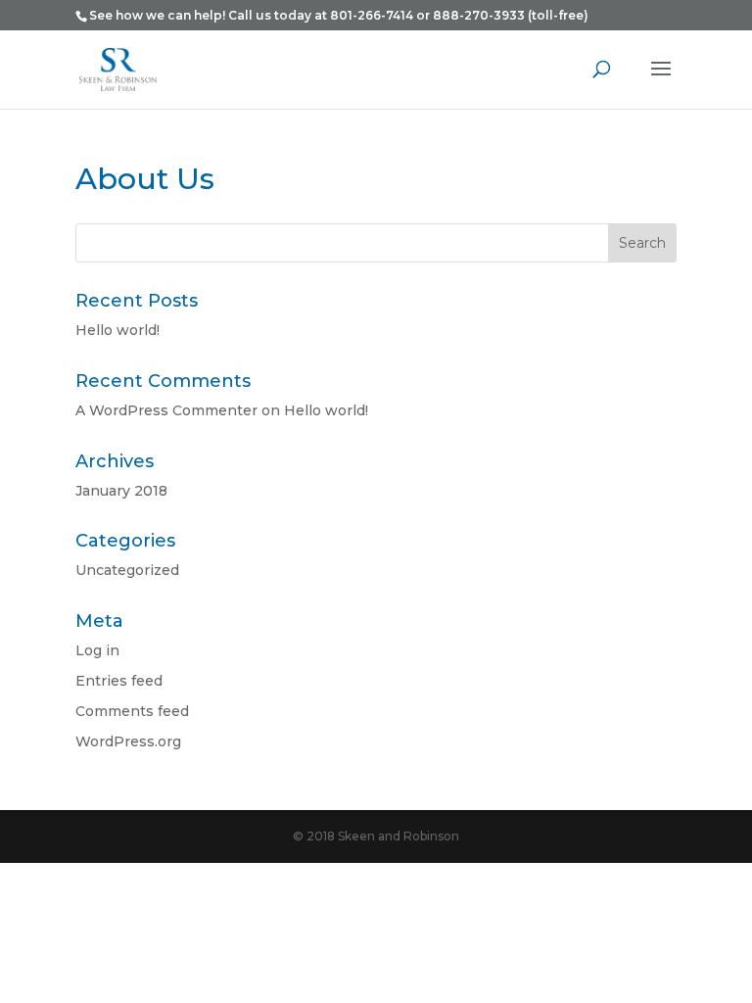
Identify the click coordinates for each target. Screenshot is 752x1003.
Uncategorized (127, 570)
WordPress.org (128, 741)
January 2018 (121, 491)
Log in (97, 650)
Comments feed (132, 711)
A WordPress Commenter (166, 410)
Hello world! (117, 330)
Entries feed (119, 681)
